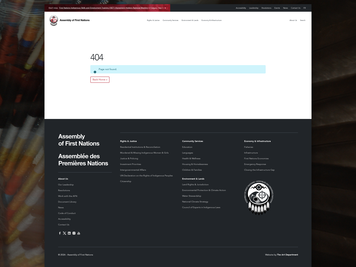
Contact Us (295, 8)
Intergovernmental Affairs (133, 169)
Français (304, 8)
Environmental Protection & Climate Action (204, 190)
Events (277, 8)
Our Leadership (66, 184)
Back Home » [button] (100, 79)
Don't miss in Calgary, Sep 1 (106, 8)
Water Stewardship (191, 195)
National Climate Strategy (195, 201)
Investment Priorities (130, 164)
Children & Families (192, 169)
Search (302, 20)
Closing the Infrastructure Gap (259, 169)
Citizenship (125, 181)
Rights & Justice (153, 20)
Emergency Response (255, 164)
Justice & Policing (129, 158)
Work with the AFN (67, 196)
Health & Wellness (191, 158)
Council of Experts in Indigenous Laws (201, 207)
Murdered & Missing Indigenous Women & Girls (144, 152)
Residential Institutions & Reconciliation (140, 147)
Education (187, 147)
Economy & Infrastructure (212, 20)
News (285, 8)
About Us (293, 20)
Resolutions (266, 8)
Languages (187, 152)
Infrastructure (251, 152)
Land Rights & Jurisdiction (195, 184)
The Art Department (287, 254)
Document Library (67, 201)
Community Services (170, 20)
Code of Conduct (67, 213)
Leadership (254, 8)
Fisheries (248, 147)
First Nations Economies (256, 158)
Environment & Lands (190, 20)
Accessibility (241, 8)
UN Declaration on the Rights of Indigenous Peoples (146, 175)
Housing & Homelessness (195, 164)
